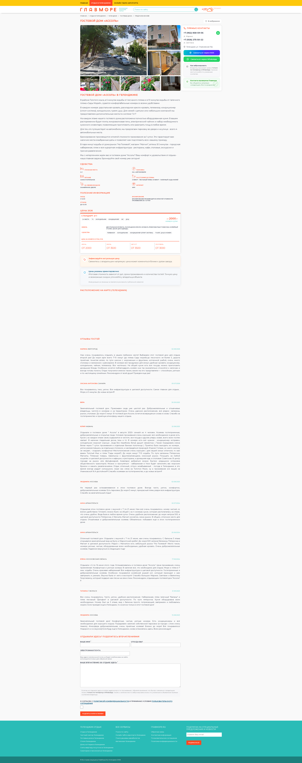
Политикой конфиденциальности (111, 701)
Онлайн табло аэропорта (126, 3)
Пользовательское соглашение (164, 738)
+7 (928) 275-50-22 (193, 39)
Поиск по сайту (122, 732)
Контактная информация (161, 735)
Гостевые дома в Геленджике (92, 738)
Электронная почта (90, 650)
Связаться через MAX (203, 53)
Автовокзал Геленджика (125, 741)
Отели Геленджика (88, 741)
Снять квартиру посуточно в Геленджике (96, 747)
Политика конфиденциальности (164, 741)
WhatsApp (218, 33)
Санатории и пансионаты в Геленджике (96, 751)
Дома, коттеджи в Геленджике (92, 744)
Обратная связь (157, 732)
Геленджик (113, 16)
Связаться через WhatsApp (204, 59)
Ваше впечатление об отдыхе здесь (99, 662)
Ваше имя (85, 642)
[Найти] (196, 9)
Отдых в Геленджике (101, 3)
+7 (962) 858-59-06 (193, 33)
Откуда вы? (137, 642)
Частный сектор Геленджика (92, 735)
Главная (84, 3)
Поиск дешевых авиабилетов (128, 738)
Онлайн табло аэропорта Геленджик (130, 735)
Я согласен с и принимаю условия (126, 702)
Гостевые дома (126, 16)
